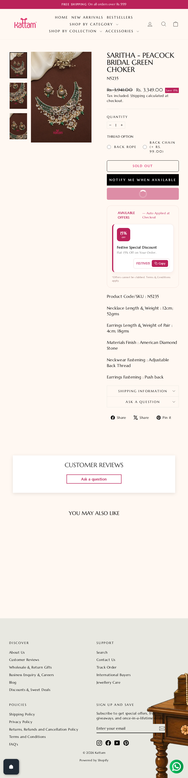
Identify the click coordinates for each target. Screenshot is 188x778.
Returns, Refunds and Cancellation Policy (43, 729)
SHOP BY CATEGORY (92, 24)
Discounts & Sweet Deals (29, 690)
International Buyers (113, 675)
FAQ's (13, 744)
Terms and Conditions (27, 736)
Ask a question (143, 402)
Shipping (137, 95)
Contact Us (106, 659)
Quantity (117, 117)
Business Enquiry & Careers (31, 675)
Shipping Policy (22, 714)
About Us (17, 652)
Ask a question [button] (94, 479)
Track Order (107, 667)
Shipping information (142, 391)
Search (102, 652)
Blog (13, 682)
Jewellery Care (108, 682)
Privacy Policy (20, 722)
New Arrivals (87, 17)
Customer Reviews (24, 659)
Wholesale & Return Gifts (30, 667)
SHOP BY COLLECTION (74, 31)
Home (61, 17)
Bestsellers (120, 17)
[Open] (11, 767)
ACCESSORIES (120, 31)
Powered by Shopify (94, 760)
